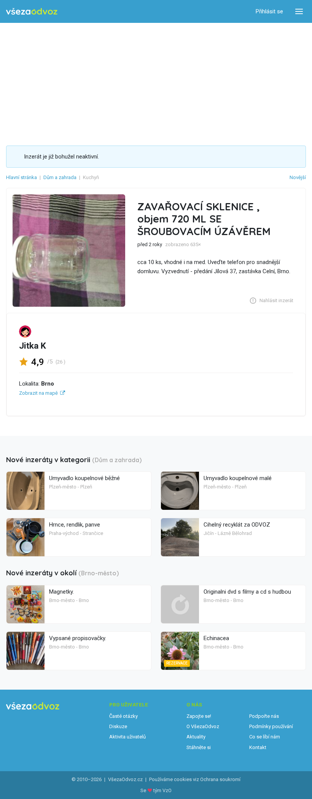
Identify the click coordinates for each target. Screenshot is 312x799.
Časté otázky (123, 716)
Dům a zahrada (59, 177)
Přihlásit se (269, 11)
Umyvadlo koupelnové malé (238, 478)
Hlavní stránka (21, 177)
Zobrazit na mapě (38, 393)
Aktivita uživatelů (127, 737)
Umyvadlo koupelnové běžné (84, 478)
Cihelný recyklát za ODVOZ (237, 524)
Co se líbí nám (264, 737)
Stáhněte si (198, 747)
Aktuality (195, 737)
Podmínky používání (271, 726)
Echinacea (216, 638)
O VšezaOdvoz (202, 726)
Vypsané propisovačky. (77, 638)
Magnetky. (61, 591)
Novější (298, 177)
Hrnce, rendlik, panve (74, 524)
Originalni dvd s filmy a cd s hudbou (247, 591)
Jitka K (32, 346)
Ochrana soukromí (220, 779)
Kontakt (257, 747)
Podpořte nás (264, 716)
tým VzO (162, 790)
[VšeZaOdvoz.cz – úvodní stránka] (31, 11)
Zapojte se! (198, 716)
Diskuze (118, 726)
